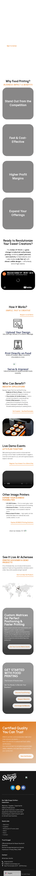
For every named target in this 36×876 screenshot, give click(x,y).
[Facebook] (23, 787)
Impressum (5, 849)
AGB (19, 849)
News (4, 833)
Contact (5, 835)
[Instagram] (18, 787)
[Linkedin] (12, 787)
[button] (28, 5)
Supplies (5, 826)
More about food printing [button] (18, 108)
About (5, 831)
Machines (6, 824)
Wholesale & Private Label (11, 829)
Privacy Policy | (14, 849)
